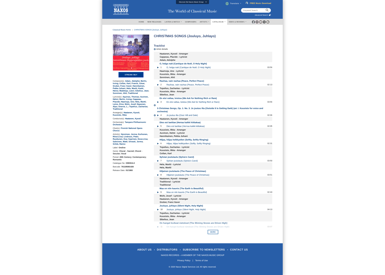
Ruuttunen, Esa (120, 139)
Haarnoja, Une (127, 102)
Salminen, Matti (120, 141)
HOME (141, 22)
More (213, 232)
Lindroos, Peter (131, 136)
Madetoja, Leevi (126, 91)
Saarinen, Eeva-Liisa (137, 139)
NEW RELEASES (154, 22)
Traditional (133, 93)
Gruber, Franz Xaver (122, 86)
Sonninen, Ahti (120, 93)
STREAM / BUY (131, 75)
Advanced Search (262, 15)
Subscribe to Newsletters (204, 249)
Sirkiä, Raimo (119, 144)
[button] (192, 2)
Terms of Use (201, 260)
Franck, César (138, 83)
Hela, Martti (131, 88)
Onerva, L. (123, 106)
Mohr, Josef (130, 104)
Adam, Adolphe (132, 81)
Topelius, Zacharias (138, 106)
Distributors (167, 249)
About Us (144, 249)
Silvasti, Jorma (136, 141)
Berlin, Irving (125, 99)
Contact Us (239, 249)
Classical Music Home (122, 30)
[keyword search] (267, 10)
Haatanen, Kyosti (131, 112)
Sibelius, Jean (141, 91)
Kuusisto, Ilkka (120, 115)
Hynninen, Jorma (129, 134)
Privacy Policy (183, 260)
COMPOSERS (190, 22)
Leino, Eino (118, 104)
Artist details (162, 49)
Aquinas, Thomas (131, 97)
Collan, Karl (124, 83)
